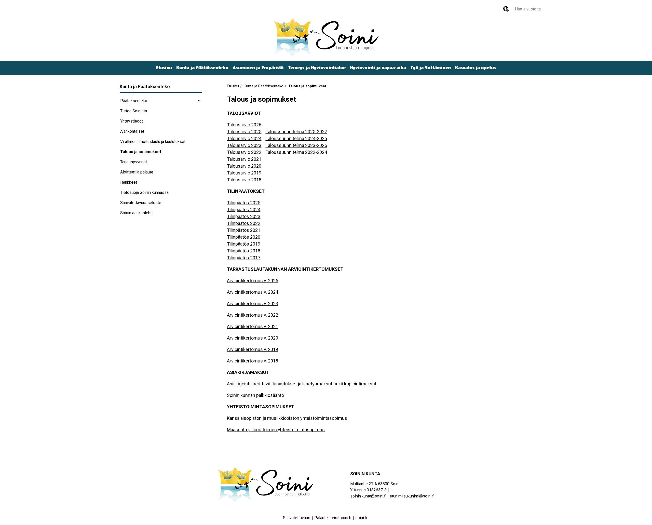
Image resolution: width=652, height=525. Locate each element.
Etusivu (164, 68)
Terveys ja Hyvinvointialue (317, 68)
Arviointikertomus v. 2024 (252, 292)
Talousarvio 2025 (244, 131)
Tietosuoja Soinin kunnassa (144, 192)
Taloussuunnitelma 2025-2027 (296, 131)
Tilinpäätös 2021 (243, 230)
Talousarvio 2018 (244, 179)
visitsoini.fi (341, 517)
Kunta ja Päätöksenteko (202, 68)
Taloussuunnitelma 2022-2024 (296, 152)
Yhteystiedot (131, 121)
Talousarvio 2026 (244, 124)
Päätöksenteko (133, 100)
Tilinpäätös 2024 (243, 209)
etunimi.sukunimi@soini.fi (412, 496)
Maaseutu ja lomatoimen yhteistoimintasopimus (276, 429)
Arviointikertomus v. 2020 (252, 338)
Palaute (321, 517)
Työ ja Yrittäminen (431, 68)
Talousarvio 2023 (244, 145)
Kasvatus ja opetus (475, 68)
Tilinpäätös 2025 (243, 202)
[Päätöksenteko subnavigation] (199, 101)
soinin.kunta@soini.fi (368, 496)
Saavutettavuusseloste (140, 202)
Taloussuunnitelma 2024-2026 (296, 138)
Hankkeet (128, 182)
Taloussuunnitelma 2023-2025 (296, 145)
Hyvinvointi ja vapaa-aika (378, 68)
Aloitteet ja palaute (136, 172)
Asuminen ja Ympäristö (258, 68)
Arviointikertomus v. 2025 (252, 280)
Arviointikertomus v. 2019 (252, 349)
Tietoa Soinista (133, 111)
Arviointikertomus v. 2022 (252, 315)
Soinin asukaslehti (136, 212)
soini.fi (361, 517)
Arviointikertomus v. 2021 (252, 326)
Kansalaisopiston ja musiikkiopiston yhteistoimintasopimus (287, 418)
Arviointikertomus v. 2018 (252, 361)
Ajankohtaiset (132, 131)
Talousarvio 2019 (244, 173)
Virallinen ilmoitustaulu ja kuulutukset (152, 141)
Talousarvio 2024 (244, 138)
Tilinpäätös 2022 (243, 223)
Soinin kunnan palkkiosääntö (256, 395)
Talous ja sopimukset (140, 151)
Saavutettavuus (296, 517)
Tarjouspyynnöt (133, 161)
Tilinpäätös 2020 (243, 237)
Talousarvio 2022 (244, 152)
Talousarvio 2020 (244, 166)
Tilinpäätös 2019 (243, 244)
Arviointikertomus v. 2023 (252, 303)
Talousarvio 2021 (244, 159)
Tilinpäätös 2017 (243, 257)
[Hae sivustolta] (506, 9)
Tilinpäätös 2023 (243, 216)
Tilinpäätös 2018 (243, 250)
